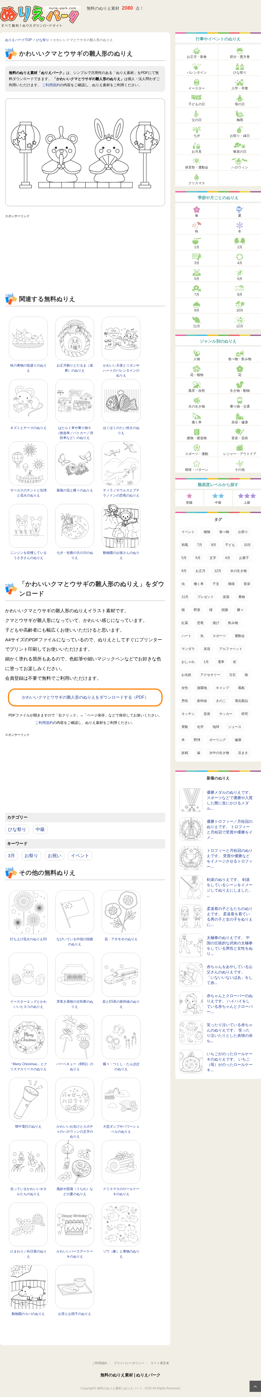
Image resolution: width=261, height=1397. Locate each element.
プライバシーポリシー (129, 1363)
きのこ (221, 701)
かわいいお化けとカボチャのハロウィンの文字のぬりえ (75, 1131)
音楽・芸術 (239, 438)
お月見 (197, 151)
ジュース (234, 727)
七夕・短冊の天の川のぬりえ (75, 555)
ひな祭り (17, 829)
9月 (196, 310)
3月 (11, 855)
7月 (196, 294)
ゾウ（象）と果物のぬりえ (121, 1253)
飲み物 (233, 623)
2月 (239, 247)
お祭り (31, 855)
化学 (200, 727)
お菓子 (244, 558)
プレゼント (205, 597)
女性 (184, 688)
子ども (230, 545)
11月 (196, 326)
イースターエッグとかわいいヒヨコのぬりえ (28, 1004)
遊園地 (202, 688)
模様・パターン (196, 470)
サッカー (225, 714)
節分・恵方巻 (240, 57)
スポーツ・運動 (196, 454)
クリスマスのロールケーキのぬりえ (121, 1191)
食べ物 (224, 532)
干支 (216, 584)
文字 (213, 558)
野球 (197, 740)
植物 (207, 532)
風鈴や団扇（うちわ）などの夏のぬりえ (75, 1191)
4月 (239, 263)
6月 (239, 279)
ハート (186, 636)
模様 (231, 584)
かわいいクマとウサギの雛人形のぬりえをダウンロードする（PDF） (85, 697)
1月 (196, 247)
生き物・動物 (240, 391)
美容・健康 (239, 422)
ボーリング (217, 740)
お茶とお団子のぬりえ (74, 1314)
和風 (184, 545)
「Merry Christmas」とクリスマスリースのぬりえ (28, 1066)
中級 (40, 829)
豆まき (243, 753)
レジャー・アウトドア (239, 454)
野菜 (197, 610)
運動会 (240, 636)
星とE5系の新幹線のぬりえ (121, 1004)
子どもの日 (196, 104)
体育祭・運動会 (196, 167)
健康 (238, 740)
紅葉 (184, 623)
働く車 (197, 422)
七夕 (196, 136)
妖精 (184, 753)
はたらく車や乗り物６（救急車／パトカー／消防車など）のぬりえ (75, 433)
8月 (239, 294)
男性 (184, 701)
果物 (241, 597)
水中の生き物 (219, 753)
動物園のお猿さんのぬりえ (121, 555)
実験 (184, 727)
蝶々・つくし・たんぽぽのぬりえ (121, 1066)
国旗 (224, 610)
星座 (207, 714)
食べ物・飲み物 (239, 359)
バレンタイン (197, 72)
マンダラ (188, 649)
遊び (216, 623)
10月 (239, 310)
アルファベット (230, 649)
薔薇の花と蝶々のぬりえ (75, 490)
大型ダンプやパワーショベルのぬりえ (121, 1129)
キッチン (188, 714)
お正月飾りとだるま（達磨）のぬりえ (75, 367)
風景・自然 (196, 391)
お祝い (54, 855)
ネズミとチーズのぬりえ (28, 428)
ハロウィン (239, 167)
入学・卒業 (239, 88)
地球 (216, 727)
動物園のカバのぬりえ (28, 1314)
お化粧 (186, 675)
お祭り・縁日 (240, 136)
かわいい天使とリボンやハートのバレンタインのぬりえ (121, 370)
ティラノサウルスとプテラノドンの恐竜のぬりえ (121, 492)
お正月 (200, 571)
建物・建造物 (197, 438)
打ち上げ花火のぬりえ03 (28, 939)
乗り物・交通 (240, 406)
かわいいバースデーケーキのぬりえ (75, 1253)
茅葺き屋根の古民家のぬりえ (75, 1004)
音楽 (247, 584)
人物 (196, 359)
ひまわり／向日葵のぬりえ (28, 1253)
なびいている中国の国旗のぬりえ (75, 941)
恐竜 (200, 623)
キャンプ (222, 688)
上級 (247, 502)
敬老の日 (239, 151)
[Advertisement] (85, 256)
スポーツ (219, 636)
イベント (80, 855)
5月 (196, 279)
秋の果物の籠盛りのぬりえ (28, 367)
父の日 (197, 120)
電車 (221, 662)
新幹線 (202, 701)
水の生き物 (196, 406)
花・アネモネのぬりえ (121, 939)
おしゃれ (188, 662)
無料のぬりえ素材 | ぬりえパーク (130, 1375)
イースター (196, 88)
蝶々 (240, 610)
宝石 (232, 675)
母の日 (240, 104)
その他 (240, 470)
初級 (189, 502)
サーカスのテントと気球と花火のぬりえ (28, 492)
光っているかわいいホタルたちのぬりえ (28, 1191)
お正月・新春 (197, 57)
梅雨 (240, 120)
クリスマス (196, 183)
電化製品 (241, 701)
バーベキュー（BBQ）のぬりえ (74, 1066)
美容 (207, 649)
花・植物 (196, 375)
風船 (241, 688)
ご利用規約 (51, 85)
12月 (239, 326)
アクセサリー (210, 675)
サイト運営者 (160, 1363)
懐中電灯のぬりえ (28, 1126)
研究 (244, 714)
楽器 (226, 597)
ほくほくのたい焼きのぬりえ (121, 430)
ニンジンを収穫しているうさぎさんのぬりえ (28, 555)
